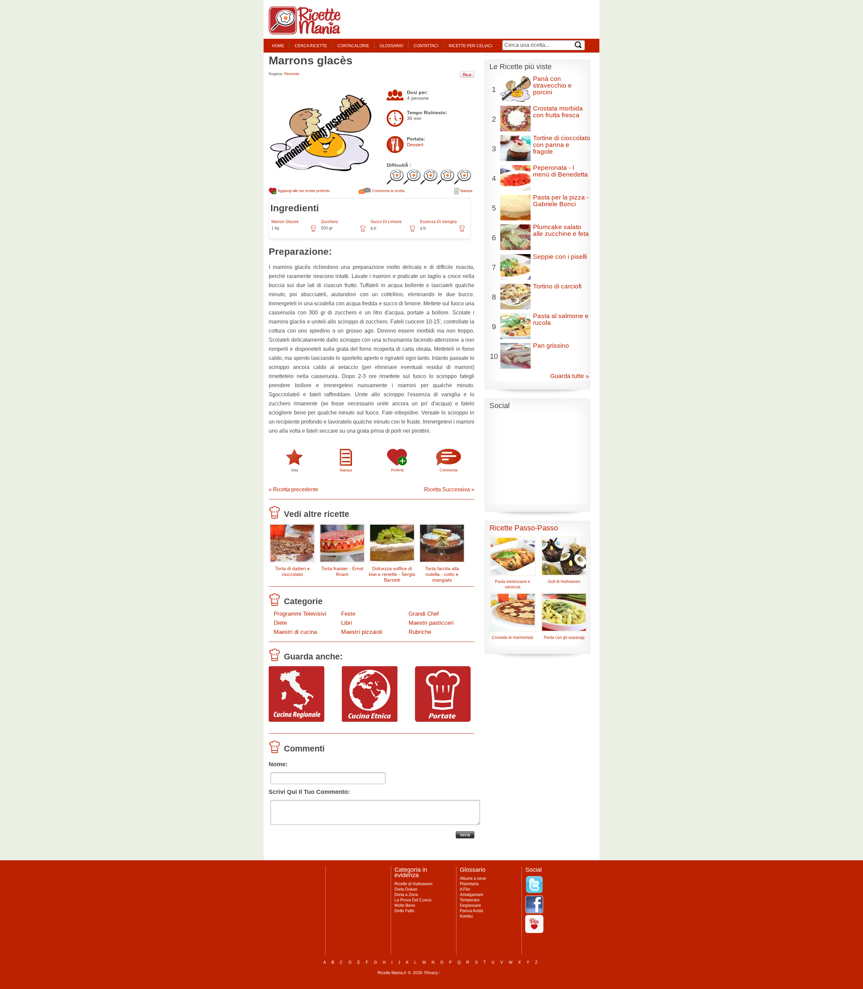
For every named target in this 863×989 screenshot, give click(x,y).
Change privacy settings (463, 972)
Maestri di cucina (295, 632)
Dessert (415, 144)
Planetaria (469, 884)
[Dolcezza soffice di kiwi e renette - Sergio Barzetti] (392, 545)
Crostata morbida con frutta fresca (558, 112)
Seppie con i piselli (560, 256)
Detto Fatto (404, 910)
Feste (348, 614)
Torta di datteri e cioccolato (292, 571)
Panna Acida (471, 910)
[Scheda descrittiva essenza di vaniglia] (462, 230)
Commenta (448, 470)
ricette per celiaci (470, 45)
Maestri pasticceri (431, 623)
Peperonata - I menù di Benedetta (560, 171)
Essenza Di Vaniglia (438, 221)
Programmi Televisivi (300, 614)
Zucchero (329, 221)
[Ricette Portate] (443, 720)
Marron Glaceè (285, 221)
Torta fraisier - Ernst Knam (342, 571)
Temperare (470, 900)
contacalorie (353, 45)
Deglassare (470, 905)
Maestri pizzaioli (361, 632)
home (278, 45)
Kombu (466, 916)
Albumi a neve (473, 878)
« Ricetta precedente (293, 489)
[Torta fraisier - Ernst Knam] (342, 545)
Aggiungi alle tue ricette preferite (303, 191)
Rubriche (420, 632)
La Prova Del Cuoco (413, 900)
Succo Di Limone (386, 221)
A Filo (465, 889)
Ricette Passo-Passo (523, 528)
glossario (391, 45)
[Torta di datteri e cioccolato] (292, 545)
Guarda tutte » (569, 376)
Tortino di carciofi (557, 286)
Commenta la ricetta (388, 191)
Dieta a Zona (406, 894)
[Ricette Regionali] (296, 720)
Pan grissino (551, 345)
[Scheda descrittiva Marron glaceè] (313, 230)
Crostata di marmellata (512, 637)
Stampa (465, 191)
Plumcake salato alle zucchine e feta (561, 230)
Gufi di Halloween (564, 581)
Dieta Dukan (405, 889)
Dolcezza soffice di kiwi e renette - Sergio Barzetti (392, 574)
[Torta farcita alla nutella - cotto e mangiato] (442, 545)
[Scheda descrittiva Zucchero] (362, 230)
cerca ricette (311, 45)
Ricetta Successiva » (449, 489)
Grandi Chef (424, 614)
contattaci (426, 45)
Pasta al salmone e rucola (561, 319)
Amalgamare (471, 894)
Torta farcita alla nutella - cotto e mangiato (442, 574)
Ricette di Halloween (413, 884)
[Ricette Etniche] (369, 720)
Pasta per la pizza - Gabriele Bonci (561, 201)
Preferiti (397, 470)
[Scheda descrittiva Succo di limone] (412, 230)
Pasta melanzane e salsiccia (512, 584)
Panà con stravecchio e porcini (552, 85)
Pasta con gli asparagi (564, 637)
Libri (346, 623)
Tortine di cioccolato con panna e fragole (561, 144)
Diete (280, 623)
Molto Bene (404, 905)
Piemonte (291, 74)
